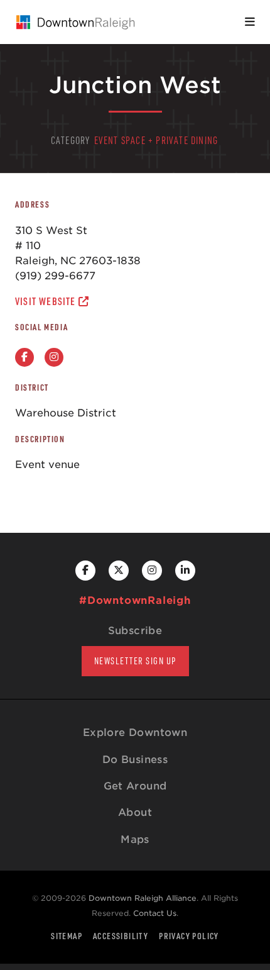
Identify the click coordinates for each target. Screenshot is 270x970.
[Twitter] (119, 570)
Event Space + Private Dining (156, 140)
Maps (135, 839)
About (135, 812)
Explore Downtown (135, 733)
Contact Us (154, 913)
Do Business (135, 760)
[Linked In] (185, 570)
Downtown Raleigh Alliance (143, 898)
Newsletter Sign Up (135, 661)
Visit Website (46, 301)
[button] (250, 22)
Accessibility (120, 935)
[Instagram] (54, 357)
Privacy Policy (189, 935)
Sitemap (66, 935)
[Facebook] (24, 357)
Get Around (135, 786)
